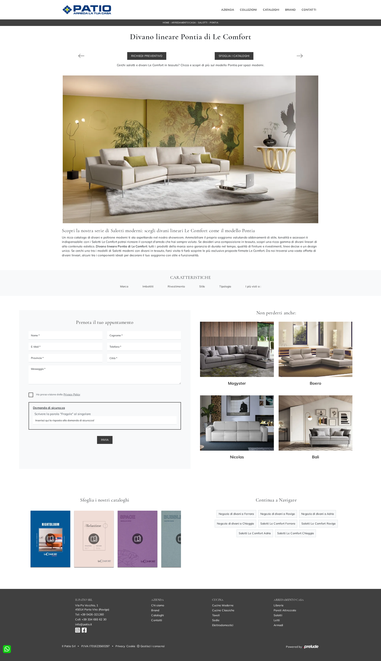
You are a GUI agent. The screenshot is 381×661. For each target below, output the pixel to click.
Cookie (131, 646)
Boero (315, 383)
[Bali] (315, 423)
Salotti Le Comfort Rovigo (318, 523)
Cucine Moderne (223, 605)
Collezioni (248, 9)
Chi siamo (157, 605)
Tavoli (216, 615)
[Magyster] (237, 349)
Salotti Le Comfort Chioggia (295, 533)
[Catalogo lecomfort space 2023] (137, 538)
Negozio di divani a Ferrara (236, 514)
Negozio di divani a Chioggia (235, 523)
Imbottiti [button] (147, 286)
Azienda (227, 9)
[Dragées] (81, 56)
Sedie (215, 620)
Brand (290, 9)
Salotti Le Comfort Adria (255, 533)
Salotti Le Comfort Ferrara (277, 523)
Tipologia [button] (225, 286)
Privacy (120, 646)
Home (166, 22)
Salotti (203, 22)
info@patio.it (83, 624)
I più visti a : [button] (253, 286)
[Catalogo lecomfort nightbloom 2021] (50, 538)
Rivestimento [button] (176, 286)
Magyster (237, 383)
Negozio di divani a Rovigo (277, 514)
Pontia (214, 22)
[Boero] (315, 349)
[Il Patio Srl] (87, 9)
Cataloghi (271, 9)
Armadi (278, 625)
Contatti (309, 9)
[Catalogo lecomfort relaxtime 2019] (94, 538)
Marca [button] (124, 286)
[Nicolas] (237, 423)
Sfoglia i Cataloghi (234, 56)
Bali (315, 457)
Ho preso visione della (58, 394)
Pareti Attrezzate (285, 610)
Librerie (279, 605)
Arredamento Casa (183, 22)
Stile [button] (202, 286)
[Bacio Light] (299, 56)
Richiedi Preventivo (147, 56)
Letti (277, 620)
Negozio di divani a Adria (317, 514)
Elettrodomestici (222, 625)
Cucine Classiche (223, 610)
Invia (105, 440)
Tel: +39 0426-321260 (89, 614)
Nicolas (237, 457)
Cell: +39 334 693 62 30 (90, 619)
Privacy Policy (72, 394)
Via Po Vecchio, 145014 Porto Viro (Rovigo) (92, 607)
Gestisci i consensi (152, 646)
